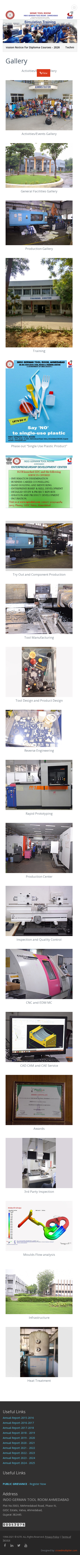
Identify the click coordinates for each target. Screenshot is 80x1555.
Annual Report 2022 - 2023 (19, 1453)
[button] (6, 35)
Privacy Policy (52, 1536)
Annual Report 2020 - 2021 (19, 1443)
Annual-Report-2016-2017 (18, 1423)
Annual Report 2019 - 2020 (19, 1438)
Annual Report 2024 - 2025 (19, 1463)
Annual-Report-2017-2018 (18, 1428)
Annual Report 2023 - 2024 (19, 1458)
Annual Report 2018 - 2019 (19, 1433)
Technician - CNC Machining (56, 47)
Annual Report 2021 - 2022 (19, 1448)
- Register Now (24, 1484)
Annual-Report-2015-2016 (18, 1417)
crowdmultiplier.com (66, 1550)
